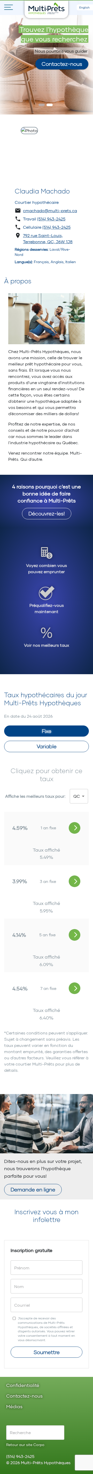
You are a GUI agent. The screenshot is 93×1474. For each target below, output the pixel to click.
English (84, 7)
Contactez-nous (62, 64)
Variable (47, 746)
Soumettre (47, 1352)
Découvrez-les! (46, 513)
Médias (14, 1406)
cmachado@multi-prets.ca (50, 210)
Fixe (46, 731)
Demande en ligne (33, 1189)
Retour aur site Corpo (25, 1444)
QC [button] (76, 796)
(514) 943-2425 (51, 218)
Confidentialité (22, 1385)
